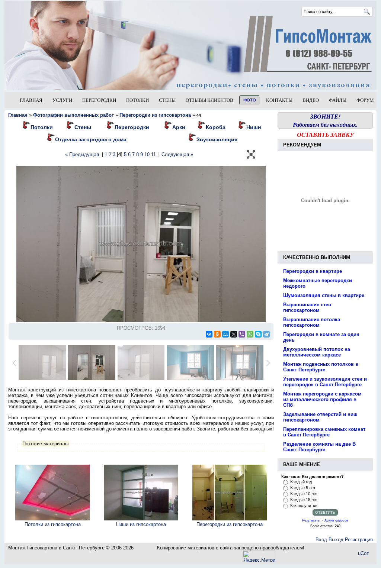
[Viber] (241, 334)
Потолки (42, 127)
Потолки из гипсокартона (53, 524)
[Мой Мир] (225, 334)
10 (147, 154)
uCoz (363, 553)
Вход (321, 539)
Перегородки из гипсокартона (229, 524)
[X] (233, 334)
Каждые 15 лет (304, 499)
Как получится (303, 505)
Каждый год (301, 482)
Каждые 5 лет (303, 487)
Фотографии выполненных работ (73, 115)
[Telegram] (266, 334)
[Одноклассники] (217, 334)
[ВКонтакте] (209, 334)
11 (153, 154)
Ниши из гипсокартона (141, 524)
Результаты (311, 520)
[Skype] (258, 334)
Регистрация (359, 539)
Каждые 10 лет (304, 493)
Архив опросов (336, 520)
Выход (336, 539)
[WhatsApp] (250, 334)
